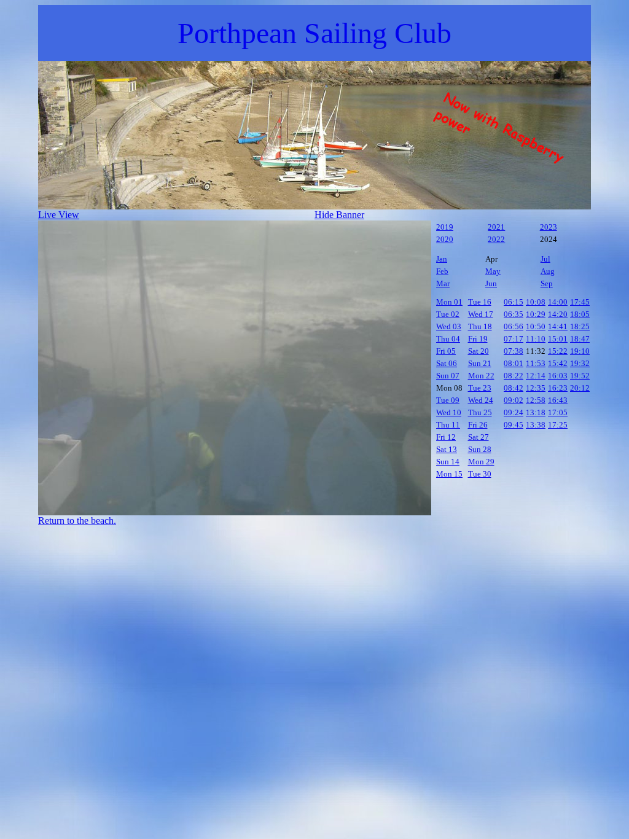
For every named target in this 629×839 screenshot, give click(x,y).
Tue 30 (479, 473)
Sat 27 (478, 437)
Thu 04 (448, 338)
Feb (442, 271)
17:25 (558, 424)
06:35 (513, 314)
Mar (443, 283)
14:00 (558, 301)
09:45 (513, 424)
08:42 (513, 387)
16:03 (558, 375)
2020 (444, 239)
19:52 (580, 375)
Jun (491, 283)
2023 (548, 227)
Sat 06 (446, 363)
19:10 (580, 351)
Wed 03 (448, 326)
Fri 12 (446, 437)
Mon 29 (481, 461)
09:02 (513, 400)
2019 (444, 227)
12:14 (535, 375)
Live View (58, 214)
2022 (496, 239)
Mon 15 (449, 473)
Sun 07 (447, 375)
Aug (548, 271)
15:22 (558, 351)
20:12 (580, 387)
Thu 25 (480, 412)
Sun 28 (479, 449)
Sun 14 (447, 461)
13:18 (535, 412)
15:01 (558, 338)
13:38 (535, 424)
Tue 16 (479, 301)
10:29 (535, 314)
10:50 (535, 326)
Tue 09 (447, 400)
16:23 (558, 387)
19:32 (580, 363)
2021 (496, 227)
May (493, 271)
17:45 (580, 301)
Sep (547, 283)
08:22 (513, 375)
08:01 (513, 363)
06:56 (513, 326)
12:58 (535, 400)
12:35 (535, 387)
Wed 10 (448, 412)
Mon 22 (481, 375)
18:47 (580, 338)
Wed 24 (480, 400)
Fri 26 (478, 424)
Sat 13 (446, 449)
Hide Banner (339, 214)
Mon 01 (449, 301)
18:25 (580, 326)
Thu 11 (448, 424)
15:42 (558, 363)
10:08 (535, 301)
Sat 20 (478, 351)
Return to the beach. (77, 520)
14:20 (558, 314)
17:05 (558, 412)
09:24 (513, 412)
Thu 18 (480, 326)
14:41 (558, 326)
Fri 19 (478, 338)
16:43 (558, 400)
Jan (441, 258)
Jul (545, 258)
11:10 (535, 338)
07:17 (513, 338)
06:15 (513, 301)
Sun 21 (479, 363)
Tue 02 (447, 314)
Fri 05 (446, 351)
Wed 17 (480, 314)
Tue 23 (479, 387)
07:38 (513, 351)
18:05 (580, 314)
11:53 (535, 363)
